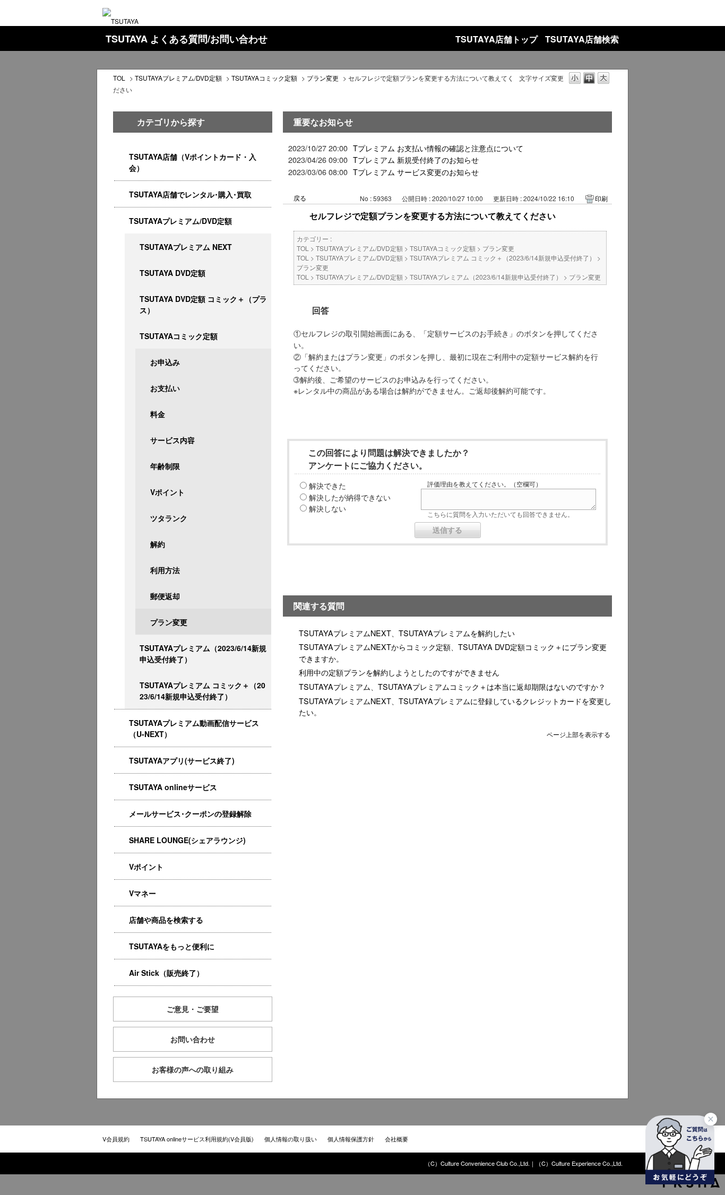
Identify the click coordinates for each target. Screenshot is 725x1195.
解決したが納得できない (350, 497)
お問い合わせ (192, 1039)
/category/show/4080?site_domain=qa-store (121, 813)
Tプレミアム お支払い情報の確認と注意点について (438, 147)
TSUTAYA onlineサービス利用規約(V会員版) (197, 1139)
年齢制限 (165, 466)
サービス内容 (172, 440)
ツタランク (168, 518)
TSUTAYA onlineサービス (173, 787)
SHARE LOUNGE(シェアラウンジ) (187, 840)
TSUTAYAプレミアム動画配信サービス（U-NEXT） (194, 728)
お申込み (165, 362)
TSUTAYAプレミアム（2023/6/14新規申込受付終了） (203, 653)
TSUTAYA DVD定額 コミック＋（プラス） (203, 304)
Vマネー (142, 893)
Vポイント (167, 492)
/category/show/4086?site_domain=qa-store (121, 919)
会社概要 (396, 1139)
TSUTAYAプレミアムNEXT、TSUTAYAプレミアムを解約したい (407, 632)
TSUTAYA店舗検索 (582, 39)
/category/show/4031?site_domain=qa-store (121, 221)
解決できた (327, 485)
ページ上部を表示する (578, 734)
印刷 (601, 198)
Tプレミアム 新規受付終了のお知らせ (416, 159)
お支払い (165, 388)
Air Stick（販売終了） (166, 972)
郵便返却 (165, 596)
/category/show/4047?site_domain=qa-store (121, 156)
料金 (157, 414)
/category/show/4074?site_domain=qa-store (121, 866)
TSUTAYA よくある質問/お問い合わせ (186, 39)
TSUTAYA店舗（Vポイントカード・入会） (192, 162)
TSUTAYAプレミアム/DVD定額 (178, 77)
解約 (157, 544)
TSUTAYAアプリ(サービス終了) (182, 760)
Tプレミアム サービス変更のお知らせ (416, 171)
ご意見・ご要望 (193, 1008)
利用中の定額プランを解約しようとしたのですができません (399, 672)
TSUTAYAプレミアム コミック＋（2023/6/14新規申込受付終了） (202, 691)
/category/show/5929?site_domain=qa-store (132, 273)
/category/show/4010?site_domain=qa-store (121, 787)
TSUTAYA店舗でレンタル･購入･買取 (190, 194)
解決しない (327, 508)
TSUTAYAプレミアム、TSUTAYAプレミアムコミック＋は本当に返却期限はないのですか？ (452, 686)
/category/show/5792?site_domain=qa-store (132, 685)
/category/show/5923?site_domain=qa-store (121, 723)
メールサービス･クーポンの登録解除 (190, 813)
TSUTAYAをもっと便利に (171, 946)
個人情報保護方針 (350, 1139)
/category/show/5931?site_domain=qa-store (132, 247)
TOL (119, 77)
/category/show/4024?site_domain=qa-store (121, 946)
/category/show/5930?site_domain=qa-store (132, 299)
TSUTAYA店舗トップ (496, 39)
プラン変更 (323, 77)
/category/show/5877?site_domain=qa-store (121, 840)
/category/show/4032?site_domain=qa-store (132, 648)
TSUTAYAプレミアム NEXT (186, 246)
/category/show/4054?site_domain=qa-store (121, 194)
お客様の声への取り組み (193, 1069)
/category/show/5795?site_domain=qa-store (132, 336)
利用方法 (165, 570)
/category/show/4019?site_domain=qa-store (121, 760)
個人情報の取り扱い (290, 1139)
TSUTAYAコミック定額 (264, 77)
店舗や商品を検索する (166, 919)
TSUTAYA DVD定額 (172, 272)
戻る (300, 197)
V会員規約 (116, 1139)
